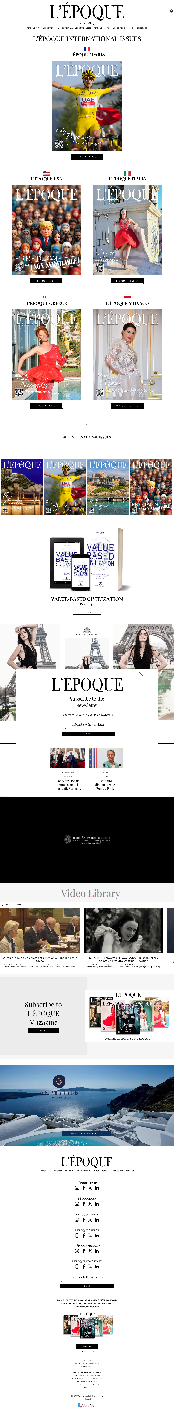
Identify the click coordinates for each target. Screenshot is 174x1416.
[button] (141, 673)
